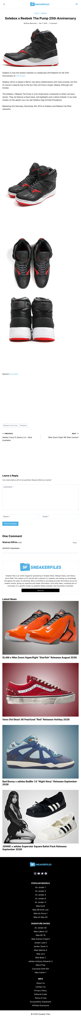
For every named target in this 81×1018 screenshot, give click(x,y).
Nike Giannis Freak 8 (40, 939)
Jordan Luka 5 (40, 943)
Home (36, 13)
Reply (75, 543)
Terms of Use (40, 998)
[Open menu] (4, 4)
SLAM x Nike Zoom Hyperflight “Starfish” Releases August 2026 (39, 657)
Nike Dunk (40, 906)
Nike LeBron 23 (40, 931)
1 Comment (53, 23)
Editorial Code (40, 994)
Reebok (44, 13)
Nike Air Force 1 (40, 913)
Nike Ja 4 (40, 954)
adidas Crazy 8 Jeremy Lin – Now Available (17, 437)
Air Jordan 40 (41, 928)
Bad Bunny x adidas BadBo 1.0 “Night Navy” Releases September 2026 (39, 783)
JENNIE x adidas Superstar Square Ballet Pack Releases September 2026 (34, 848)
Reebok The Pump (10, 425)
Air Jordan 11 (40, 902)
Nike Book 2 (40, 958)
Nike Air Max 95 (40, 917)
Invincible (14, 374)
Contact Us (41, 987)
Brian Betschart (31, 23)
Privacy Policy (40, 990)
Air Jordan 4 (40, 895)
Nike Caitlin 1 (40, 972)
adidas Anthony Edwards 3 (40, 961)
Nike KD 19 (40, 935)
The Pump (20, 76)
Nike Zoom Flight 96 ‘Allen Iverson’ (63, 436)
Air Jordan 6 (40, 898)
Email (46, 516)
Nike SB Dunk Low (40, 910)
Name (6, 516)
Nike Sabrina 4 (40, 950)
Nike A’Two (40, 965)
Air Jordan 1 (40, 887)
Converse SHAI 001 (40, 969)
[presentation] (40, 628)
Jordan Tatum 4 (41, 946)
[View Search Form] (77, 4)
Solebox (23, 425)
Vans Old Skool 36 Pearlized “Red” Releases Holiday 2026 (36, 719)
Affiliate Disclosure (40, 1005)
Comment (8, 487)
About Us (40, 983)
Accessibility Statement (40, 1002)
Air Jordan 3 (40, 891)
